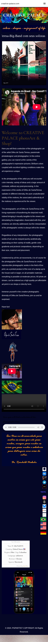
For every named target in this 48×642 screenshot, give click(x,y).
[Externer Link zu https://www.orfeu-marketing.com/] (43, 534)
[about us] (12, 329)
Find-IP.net (26, 566)
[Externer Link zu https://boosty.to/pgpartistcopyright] (44, 512)
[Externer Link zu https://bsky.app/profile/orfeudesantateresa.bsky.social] (44, 507)
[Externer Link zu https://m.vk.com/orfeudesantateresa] (44, 475)
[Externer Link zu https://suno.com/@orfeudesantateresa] (11, 362)
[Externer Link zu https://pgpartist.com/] (43, 525)
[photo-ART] (24, 31)
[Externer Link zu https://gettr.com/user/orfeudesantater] (44, 488)
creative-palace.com (10, 3)
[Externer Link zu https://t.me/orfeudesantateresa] (24, 613)
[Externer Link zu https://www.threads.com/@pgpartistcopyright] (44, 503)
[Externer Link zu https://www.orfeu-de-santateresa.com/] (43, 521)
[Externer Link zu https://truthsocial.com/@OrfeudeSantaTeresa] (43, 494)
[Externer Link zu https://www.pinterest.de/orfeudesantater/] (44, 470)
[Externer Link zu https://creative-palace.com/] (43, 529)
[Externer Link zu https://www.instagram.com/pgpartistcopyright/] (44, 499)
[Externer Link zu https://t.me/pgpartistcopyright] (44, 483)
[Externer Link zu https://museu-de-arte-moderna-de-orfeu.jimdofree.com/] (24, 84)
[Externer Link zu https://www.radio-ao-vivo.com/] (12, 393)
